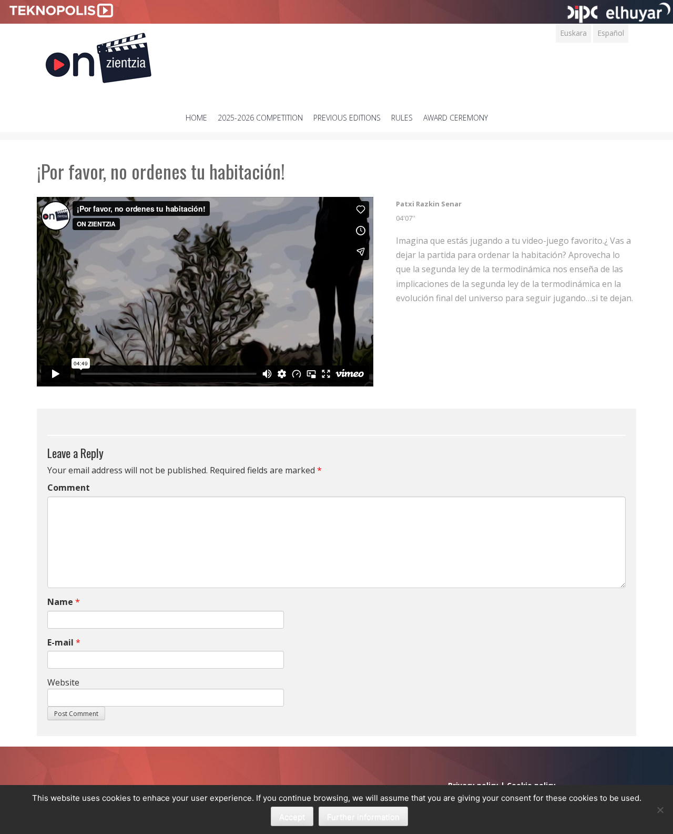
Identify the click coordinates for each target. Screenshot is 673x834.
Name (60, 602)
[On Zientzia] (98, 55)
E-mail (60, 642)
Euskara (573, 33)
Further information (363, 817)
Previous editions (347, 118)
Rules (402, 118)
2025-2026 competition (260, 118)
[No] (660, 810)
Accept (292, 817)
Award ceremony (455, 118)
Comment (68, 487)
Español (610, 33)
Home (196, 118)
